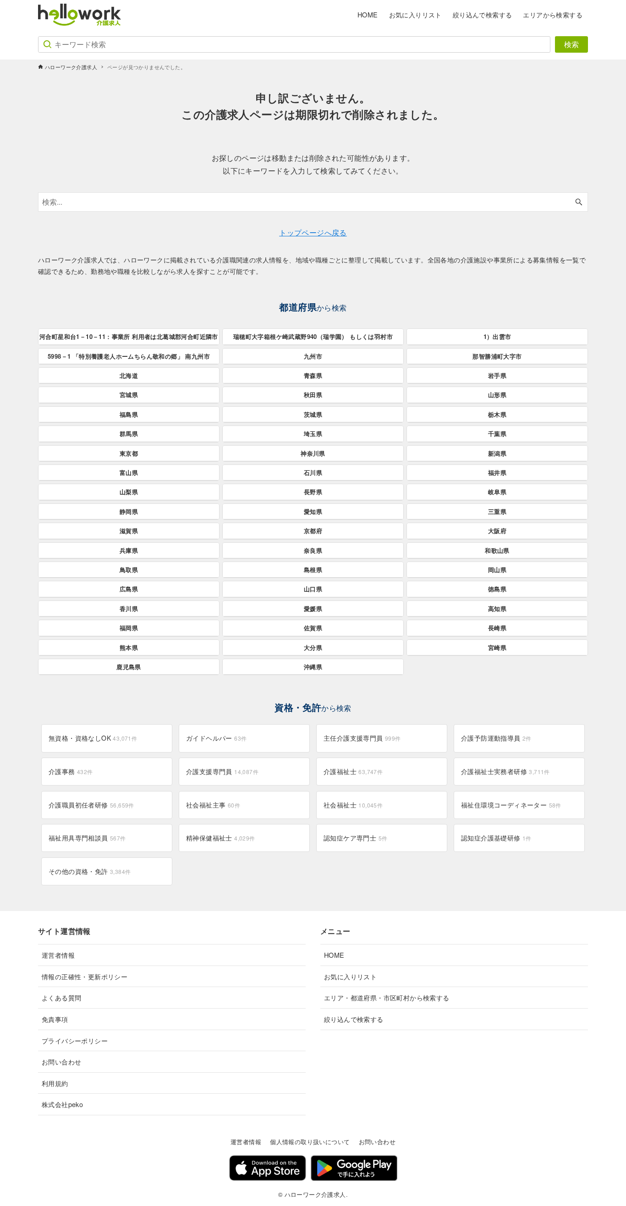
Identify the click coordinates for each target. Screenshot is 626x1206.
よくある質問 (61, 997)
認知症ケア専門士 (355, 837)
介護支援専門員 (222, 771)
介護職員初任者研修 (91, 804)
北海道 (129, 375)
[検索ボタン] (579, 202)
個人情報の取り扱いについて (310, 1141)
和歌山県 (497, 550)
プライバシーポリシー (75, 1040)
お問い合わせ (61, 1061)
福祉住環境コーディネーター (511, 804)
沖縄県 (313, 666)
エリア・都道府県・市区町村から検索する (387, 997)
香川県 (129, 608)
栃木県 (497, 414)
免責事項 (55, 1019)
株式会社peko (62, 1104)
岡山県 (497, 569)
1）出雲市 (497, 336)
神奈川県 (313, 453)
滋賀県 (129, 530)
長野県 (313, 491)
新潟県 (497, 453)
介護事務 (71, 771)
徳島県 (497, 588)
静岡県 (129, 511)
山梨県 (129, 491)
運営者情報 (58, 955)
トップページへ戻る (313, 232)
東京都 (129, 453)
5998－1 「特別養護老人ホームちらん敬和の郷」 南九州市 (129, 356)
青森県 (313, 375)
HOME (334, 955)
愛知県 (313, 511)
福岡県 (129, 627)
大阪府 (497, 530)
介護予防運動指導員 (496, 737)
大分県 (313, 647)
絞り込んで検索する (354, 1019)
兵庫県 (129, 550)
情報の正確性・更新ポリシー (84, 976)
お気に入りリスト (350, 976)
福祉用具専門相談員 (87, 837)
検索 (571, 44)
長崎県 (497, 627)
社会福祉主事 (213, 804)
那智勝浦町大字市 (497, 356)
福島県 (129, 414)
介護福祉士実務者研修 (505, 771)
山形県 (497, 394)
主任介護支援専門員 (362, 737)
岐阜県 (497, 491)
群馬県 (129, 433)
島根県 (313, 569)
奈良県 (313, 550)
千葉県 (497, 433)
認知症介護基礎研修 (496, 837)
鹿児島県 (128, 666)
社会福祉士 (353, 804)
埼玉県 (313, 433)
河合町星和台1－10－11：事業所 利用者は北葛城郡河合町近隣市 (128, 336)
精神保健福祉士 (220, 837)
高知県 (497, 608)
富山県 (129, 472)
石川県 (313, 472)
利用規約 (55, 1083)
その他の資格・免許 (90, 871)
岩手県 (497, 375)
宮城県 (129, 394)
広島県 (129, 588)
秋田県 (313, 394)
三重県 (497, 511)
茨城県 (313, 414)
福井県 (497, 472)
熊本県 (129, 647)
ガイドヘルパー (216, 737)
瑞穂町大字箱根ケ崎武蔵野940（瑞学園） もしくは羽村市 (313, 336)
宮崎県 (497, 647)
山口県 (313, 588)
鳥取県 (129, 569)
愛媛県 (313, 608)
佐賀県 (313, 627)
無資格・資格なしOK (93, 737)
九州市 (313, 356)
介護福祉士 (353, 771)
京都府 (313, 530)
